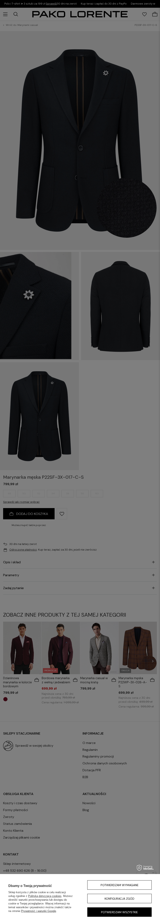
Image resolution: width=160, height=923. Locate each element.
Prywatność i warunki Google (38, 911)
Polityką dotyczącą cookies (44, 896)
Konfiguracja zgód (119, 898)
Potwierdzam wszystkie (119, 912)
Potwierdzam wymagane (120, 885)
